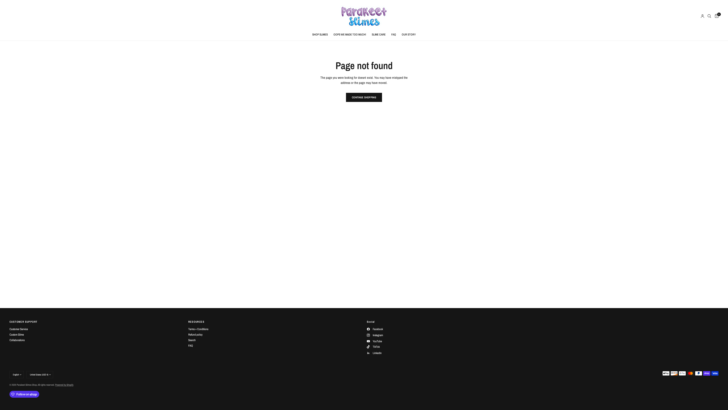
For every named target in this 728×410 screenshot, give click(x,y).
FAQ (393, 34)
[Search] (709, 16)
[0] (716, 16)
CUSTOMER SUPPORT (23, 321)
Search (192, 340)
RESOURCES (196, 321)
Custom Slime (16, 335)
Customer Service (18, 329)
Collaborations (17, 340)
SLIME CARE (379, 34)
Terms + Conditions (198, 329)
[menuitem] (320, 34)
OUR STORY (409, 34)
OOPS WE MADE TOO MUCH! (349, 34)
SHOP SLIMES (320, 34)
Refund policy (195, 335)
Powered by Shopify (64, 384)
